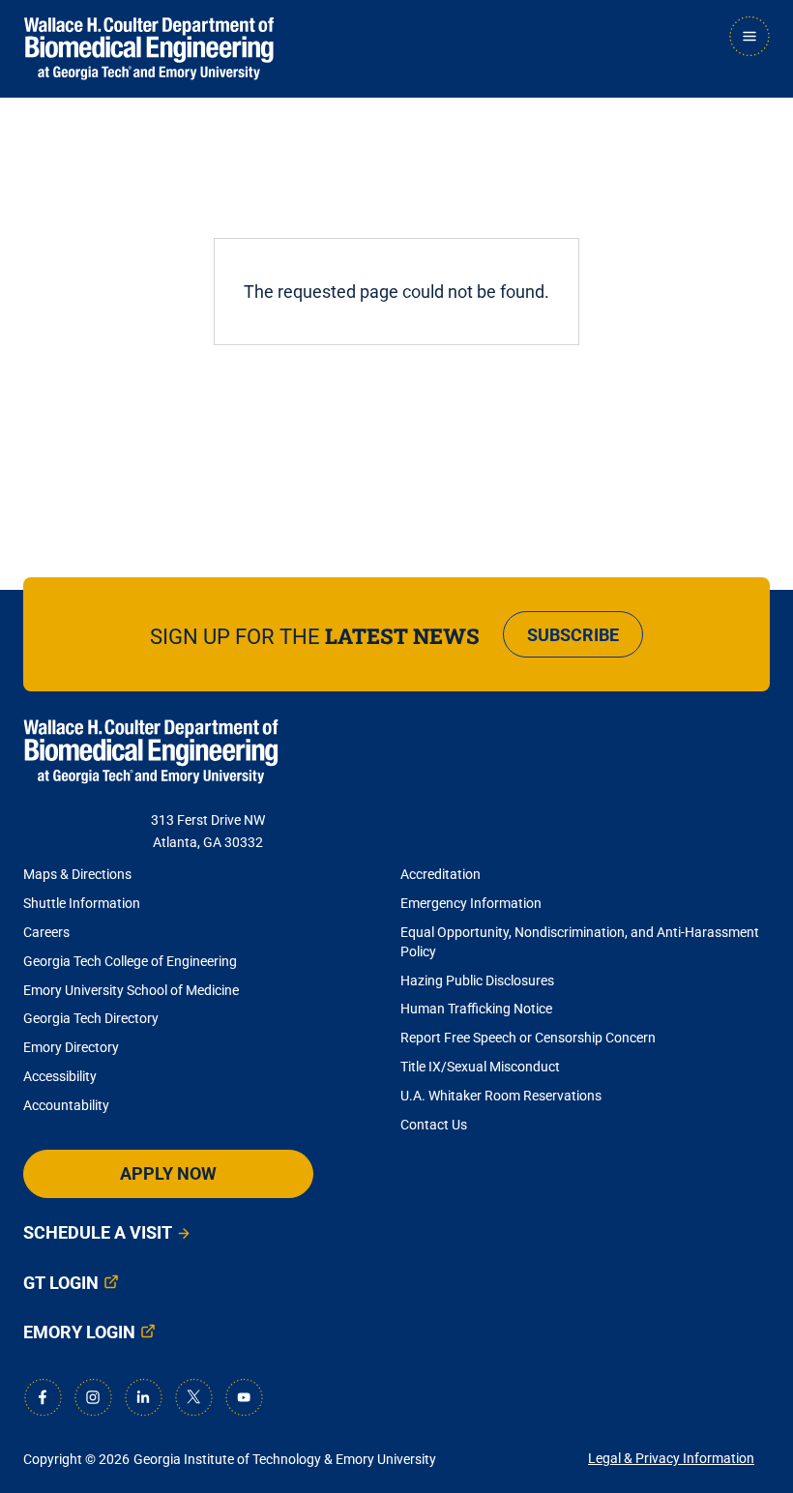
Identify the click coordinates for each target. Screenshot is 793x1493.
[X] (193, 1397)
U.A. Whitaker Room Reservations (501, 1095)
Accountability (66, 1105)
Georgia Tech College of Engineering (130, 961)
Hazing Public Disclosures (477, 980)
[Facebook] (42, 1397)
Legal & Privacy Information (671, 1458)
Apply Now (168, 1173)
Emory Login (79, 1332)
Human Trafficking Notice (476, 1008)
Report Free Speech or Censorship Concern (528, 1037)
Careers (46, 932)
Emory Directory (71, 1047)
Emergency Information (471, 903)
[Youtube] (243, 1397)
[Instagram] (92, 1397)
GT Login (61, 1283)
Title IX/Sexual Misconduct (480, 1066)
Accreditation (440, 874)
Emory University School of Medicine (132, 990)
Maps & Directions (77, 874)
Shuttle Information (81, 903)
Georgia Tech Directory (91, 1018)
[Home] (149, 48)
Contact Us (433, 1124)
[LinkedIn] (143, 1397)
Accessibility (60, 1076)
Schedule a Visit (97, 1232)
